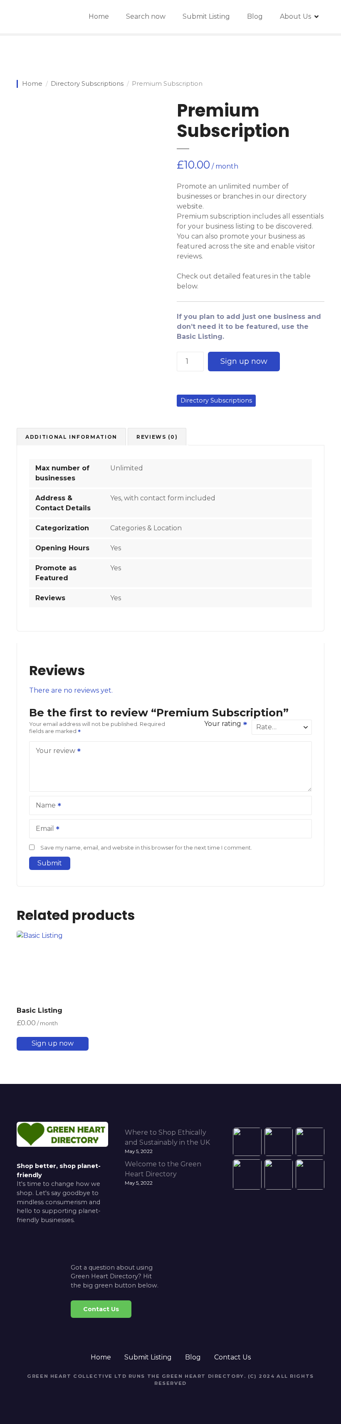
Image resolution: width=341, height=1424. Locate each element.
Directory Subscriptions (87, 83)
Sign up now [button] (53, 1043)
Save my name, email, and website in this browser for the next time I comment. (146, 848)
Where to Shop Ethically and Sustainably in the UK (167, 1137)
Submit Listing (206, 16)
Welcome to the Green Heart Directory (163, 1169)
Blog (255, 16)
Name (43, 806)
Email (43, 829)
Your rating (225, 724)
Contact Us (232, 1357)
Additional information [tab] (71, 437)
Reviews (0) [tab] (157, 437)
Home (99, 16)
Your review (53, 751)
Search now (146, 16)
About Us (295, 16)
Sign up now (243, 361)
